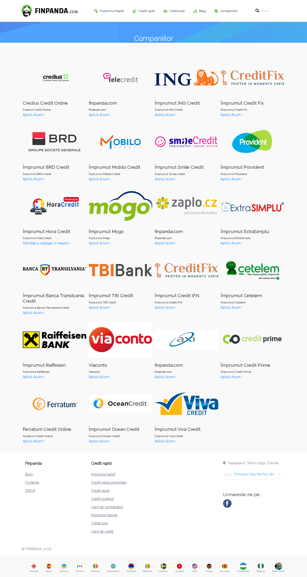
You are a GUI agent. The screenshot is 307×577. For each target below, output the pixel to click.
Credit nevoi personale (108, 482)
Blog (203, 11)
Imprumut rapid (103, 474)
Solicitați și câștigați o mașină (45, 243)
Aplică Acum (33, 115)
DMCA (30, 491)
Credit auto (177, 11)
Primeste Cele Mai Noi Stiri (254, 474)
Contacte (32, 482)
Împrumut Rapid (112, 11)
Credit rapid (147, 11)
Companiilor (229, 11)
